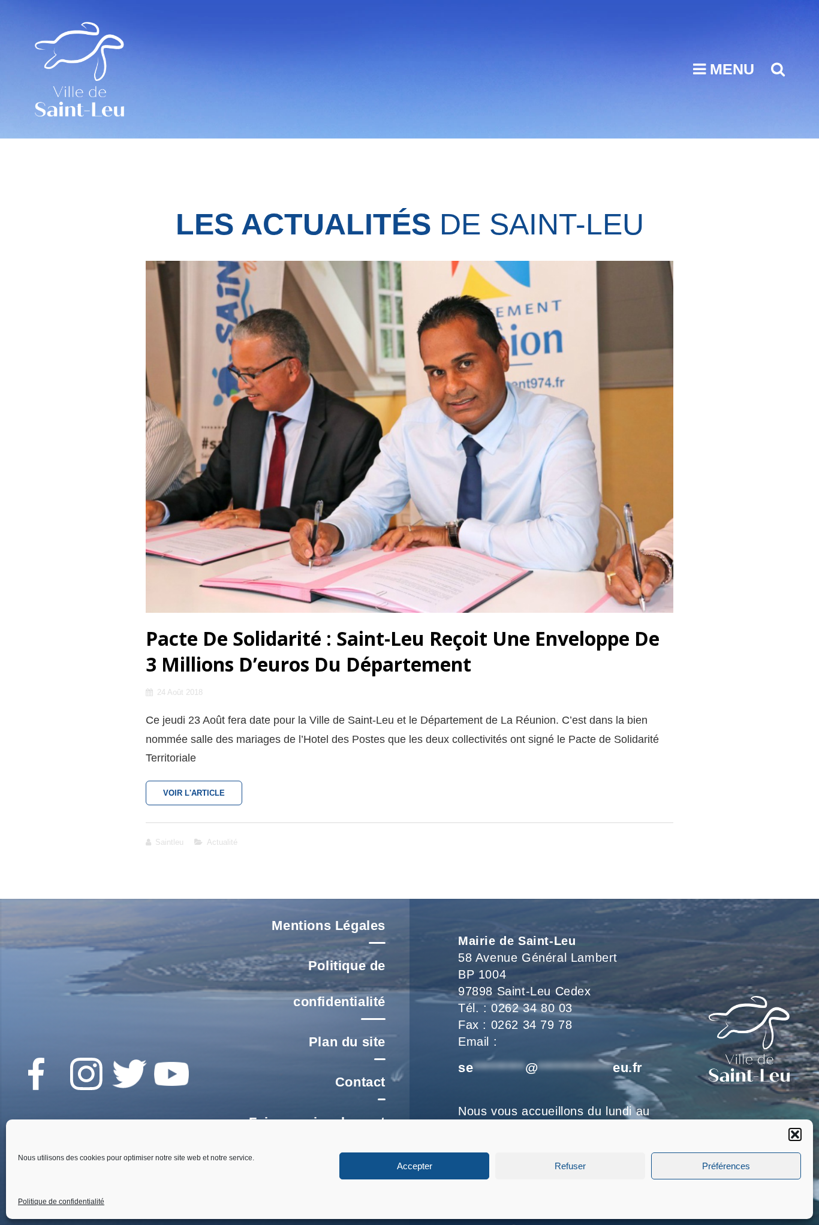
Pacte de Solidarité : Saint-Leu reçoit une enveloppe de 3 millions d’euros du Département (403, 651)
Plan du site (347, 1041)
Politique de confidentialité (61, 1201)
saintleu (169, 842)
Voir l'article (202, 797)
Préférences (726, 1165)
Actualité (222, 842)
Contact (360, 1081)
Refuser (570, 1165)
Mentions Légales (329, 925)
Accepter (414, 1165)
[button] (795, 1134)
